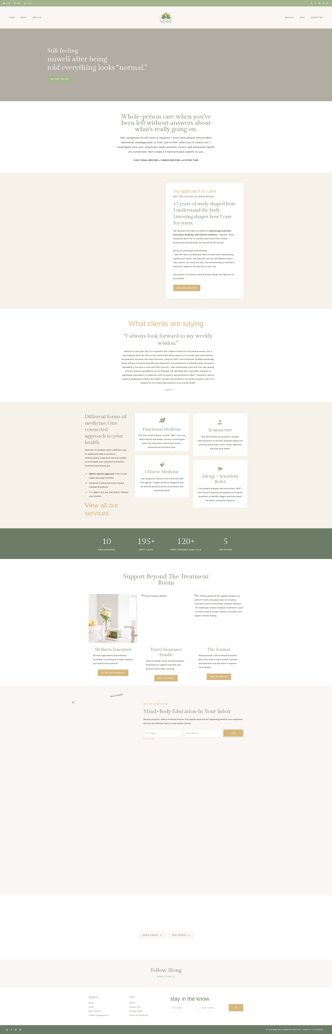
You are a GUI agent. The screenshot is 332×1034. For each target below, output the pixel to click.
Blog (91, 1002)
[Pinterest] (319, 3)
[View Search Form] (328, 3)
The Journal (219, 649)
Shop (8, 3)
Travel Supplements (99, 1015)
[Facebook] (315, 3)
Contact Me (317, 17)
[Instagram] (311, 3)
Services (289, 17)
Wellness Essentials (113, 649)
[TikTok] (323, 3)
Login (29, 3)
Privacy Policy (149, 738)
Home (12, 17)
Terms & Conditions (138, 1015)
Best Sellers (95, 1011)
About (24, 17)
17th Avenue (317, 1030)
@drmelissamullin (166, 976)
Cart (18, 3)
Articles (37, 17)
